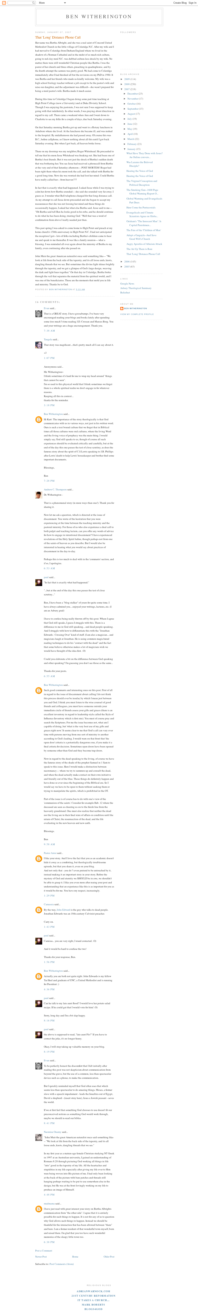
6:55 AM (49, 676)
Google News (127, 283)
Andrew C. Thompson (55, 489)
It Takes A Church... (94, 1300)
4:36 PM (49, 989)
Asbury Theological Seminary (136, 288)
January (131, 149)
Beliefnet (125, 292)
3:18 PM (49, 405)
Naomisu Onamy (52, 1132)
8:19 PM (49, 1051)
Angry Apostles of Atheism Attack (144, 244)
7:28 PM (49, 480)
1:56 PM (49, 962)
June (130, 123)
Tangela (48, 339)
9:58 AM (49, 844)
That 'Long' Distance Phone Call (143, 254)
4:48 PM (49, 1194)
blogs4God (93, 1309)
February (132, 144)
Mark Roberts (93, 1304)
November (133, 98)
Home (75, 1256)
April (130, 134)
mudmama (49, 1203)
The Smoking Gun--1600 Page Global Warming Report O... (142, 191)
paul (46, 577)
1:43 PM (49, 926)
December (132, 93)
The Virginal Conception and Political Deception (141, 183)
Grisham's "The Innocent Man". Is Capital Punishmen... (143, 223)
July (129, 118)
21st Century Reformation (93, 1295)
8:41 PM (49, 1123)
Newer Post (41, 1256)
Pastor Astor (50, 853)
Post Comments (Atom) (62, 1264)
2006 (127, 261)
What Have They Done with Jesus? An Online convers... (144, 155)
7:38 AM (49, 330)
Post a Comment (43, 1250)
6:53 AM (49, 568)
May (130, 129)
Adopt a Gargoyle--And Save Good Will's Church (141, 237)
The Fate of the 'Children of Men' (143, 230)
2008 (127, 84)
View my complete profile (137, 314)
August (131, 113)
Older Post (109, 1256)
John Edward (63, 909)
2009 (127, 79)
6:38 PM (49, 1242)
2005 (127, 266)
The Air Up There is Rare (139, 249)
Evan (46, 308)
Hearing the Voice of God (139, 171)
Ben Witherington (99, 16)
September (133, 108)
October (131, 103)
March (131, 139)
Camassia (49, 904)
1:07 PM (49, 358)
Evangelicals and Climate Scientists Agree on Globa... (142, 214)
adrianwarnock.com (93, 1291)
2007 (127, 89)
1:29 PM (49, 895)
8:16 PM (49, 1020)
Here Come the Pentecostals (140, 207)
